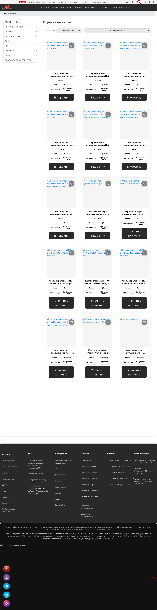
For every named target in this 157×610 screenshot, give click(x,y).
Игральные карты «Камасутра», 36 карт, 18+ (134, 213)
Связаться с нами (35, 474)
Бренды (92, 2)
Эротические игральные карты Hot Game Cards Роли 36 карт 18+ (61, 74)
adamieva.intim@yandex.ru (119, 485)
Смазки (68, 7)
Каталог (6, 454)
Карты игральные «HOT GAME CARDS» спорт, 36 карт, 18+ (61, 282)
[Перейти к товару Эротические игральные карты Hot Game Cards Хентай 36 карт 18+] (134, 124)
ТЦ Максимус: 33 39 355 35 (119, 466)
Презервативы (78, 7)
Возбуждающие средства (120, 7)
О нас (54, 2)
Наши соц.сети (79, 2)
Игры (93, 7)
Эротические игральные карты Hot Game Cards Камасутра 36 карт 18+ (61, 351)
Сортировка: (50, 30)
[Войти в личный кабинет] (127, 2)
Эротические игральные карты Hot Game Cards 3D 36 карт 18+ (61, 144)
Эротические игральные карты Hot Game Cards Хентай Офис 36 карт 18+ (61, 213)
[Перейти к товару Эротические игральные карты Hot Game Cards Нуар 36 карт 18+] (97, 55)
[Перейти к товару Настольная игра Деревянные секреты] (97, 193)
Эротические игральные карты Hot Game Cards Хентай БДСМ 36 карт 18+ (134, 74)
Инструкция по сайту (37, 480)
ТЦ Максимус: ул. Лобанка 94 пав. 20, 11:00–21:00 (144, 462)
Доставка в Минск (88, 466)
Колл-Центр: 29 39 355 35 (119, 460)
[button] (153, 577)
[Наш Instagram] (6, 603)
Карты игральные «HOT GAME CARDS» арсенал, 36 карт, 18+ (134, 282)
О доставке (86, 460)
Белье (107, 7)
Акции (57, 499)
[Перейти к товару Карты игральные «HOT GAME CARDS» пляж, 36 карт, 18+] (97, 263)
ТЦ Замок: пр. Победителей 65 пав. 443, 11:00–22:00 (144, 471)
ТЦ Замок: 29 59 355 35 (119, 472)
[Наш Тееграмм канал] (6, 586)
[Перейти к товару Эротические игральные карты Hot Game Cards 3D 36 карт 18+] (61, 124)
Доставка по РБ (61, 2)
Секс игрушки (45, 7)
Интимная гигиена (58, 7)
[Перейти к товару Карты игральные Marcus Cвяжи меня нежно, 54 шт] (97, 332)
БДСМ (87, 7)
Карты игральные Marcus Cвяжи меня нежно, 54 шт (97, 351)
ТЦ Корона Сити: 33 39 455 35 (119, 479)
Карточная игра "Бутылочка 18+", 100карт (134, 351)
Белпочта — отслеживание (87, 507)
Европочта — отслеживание (87, 515)
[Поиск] (139, 2)
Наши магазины (100, 2)
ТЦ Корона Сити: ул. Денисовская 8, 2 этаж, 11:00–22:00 (143, 481)
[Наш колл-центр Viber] (6, 577)
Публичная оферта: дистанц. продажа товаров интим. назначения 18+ (36, 464)
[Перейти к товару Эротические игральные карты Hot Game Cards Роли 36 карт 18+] (61, 55)
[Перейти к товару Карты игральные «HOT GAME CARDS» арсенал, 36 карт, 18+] (134, 263)
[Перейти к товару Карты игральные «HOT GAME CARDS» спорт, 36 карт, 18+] (61, 263)
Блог (86, 2)
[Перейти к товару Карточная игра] (134, 332)
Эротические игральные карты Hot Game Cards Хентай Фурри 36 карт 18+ (97, 144)
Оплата (70, 2)
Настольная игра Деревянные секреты (97, 213)
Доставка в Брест (88, 484)
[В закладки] (71, 45)
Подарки (100, 7)
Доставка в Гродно (89, 478)
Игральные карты (15, 13)
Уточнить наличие (134, 233)
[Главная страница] (5, 13)
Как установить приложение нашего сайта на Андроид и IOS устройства (38, 489)
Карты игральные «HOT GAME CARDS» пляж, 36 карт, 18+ (97, 282)
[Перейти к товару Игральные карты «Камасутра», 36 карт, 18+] (134, 193)
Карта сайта (59, 505)
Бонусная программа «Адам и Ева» (39, 2)
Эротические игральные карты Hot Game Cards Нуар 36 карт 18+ (97, 74)
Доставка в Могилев (89, 496)
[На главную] (6, 7)
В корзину (61, 97)
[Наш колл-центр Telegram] (6, 595)
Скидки (22, 2)
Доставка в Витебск (89, 490)
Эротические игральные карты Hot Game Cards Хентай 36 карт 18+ (134, 144)
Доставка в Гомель (89, 472)
